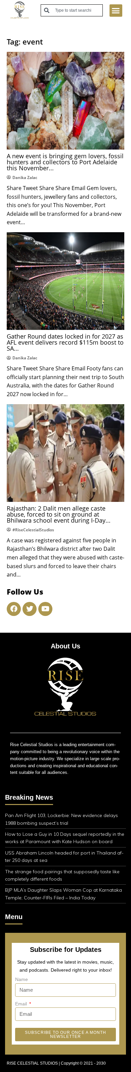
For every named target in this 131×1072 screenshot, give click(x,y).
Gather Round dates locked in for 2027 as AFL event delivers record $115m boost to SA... (65, 342)
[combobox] (72, 10)
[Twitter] (30, 609)
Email (21, 1003)
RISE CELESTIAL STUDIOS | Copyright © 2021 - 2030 (56, 1063)
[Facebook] (14, 609)
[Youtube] (45, 609)
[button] (116, 10)
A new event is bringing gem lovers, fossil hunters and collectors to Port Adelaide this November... (65, 162)
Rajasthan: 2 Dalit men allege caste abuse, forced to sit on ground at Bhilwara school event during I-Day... (59, 514)
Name (21, 979)
